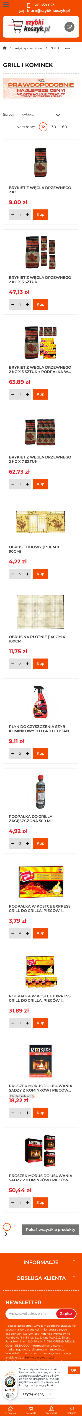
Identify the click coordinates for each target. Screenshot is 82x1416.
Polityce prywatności (39, 1357)
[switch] (10, 1395)
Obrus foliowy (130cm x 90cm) (34, 549)
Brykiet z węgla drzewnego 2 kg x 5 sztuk (40, 279)
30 (53, 127)
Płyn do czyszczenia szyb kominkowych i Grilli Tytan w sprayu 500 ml (39, 728)
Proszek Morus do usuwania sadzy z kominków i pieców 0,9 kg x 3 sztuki (40, 1178)
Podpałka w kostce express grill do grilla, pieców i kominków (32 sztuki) (40, 908)
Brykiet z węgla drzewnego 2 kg (40, 190)
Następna (6, 1233)
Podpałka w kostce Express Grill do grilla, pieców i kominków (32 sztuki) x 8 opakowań (40, 998)
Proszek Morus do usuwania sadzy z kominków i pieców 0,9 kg (40, 1088)
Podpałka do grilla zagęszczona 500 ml (31, 818)
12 (43, 127)
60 (64, 127)
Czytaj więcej (33, 1394)
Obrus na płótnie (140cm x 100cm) (37, 639)
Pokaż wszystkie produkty (50, 1229)
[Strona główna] (5, 49)
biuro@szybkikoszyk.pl (48, 10)
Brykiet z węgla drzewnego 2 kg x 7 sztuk (40, 459)
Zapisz (66, 1314)
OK (74, 1370)
